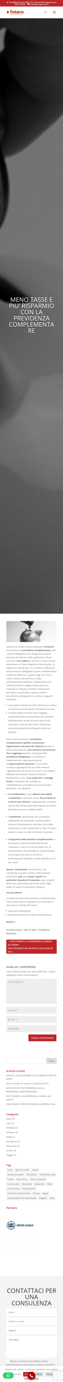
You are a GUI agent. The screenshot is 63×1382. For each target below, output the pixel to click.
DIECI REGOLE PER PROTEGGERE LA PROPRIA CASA (30, 1104)
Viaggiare (43, 1198)
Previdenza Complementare (18, 1193)
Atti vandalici (31, 1174)
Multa (49, 1184)
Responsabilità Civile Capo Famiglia (21, 1198)
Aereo (9, 1170)
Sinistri (9, 1150)
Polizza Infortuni (28, 1188)
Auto (8, 1118)
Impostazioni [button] (52, 1374)
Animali (35, 1170)
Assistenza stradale (15, 1174)
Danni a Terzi (22, 1179)
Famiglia (10, 1127)
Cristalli (10, 1179)
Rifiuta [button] (39, 1374)
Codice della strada (47, 1174)
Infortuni (10, 1132)
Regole (45, 1193)
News (9, 1136)
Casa (8, 1123)
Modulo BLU (27, 1184)
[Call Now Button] (31, 1376)
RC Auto (36, 1193)
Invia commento (42, 1038)
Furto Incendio (13, 1184)
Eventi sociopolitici (37, 1179)
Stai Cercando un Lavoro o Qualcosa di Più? (27, 1083)
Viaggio (9, 1155)
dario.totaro (15, 929)
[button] (8, 1375)
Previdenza (44, 929)
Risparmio (11, 933)
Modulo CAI (39, 1184)
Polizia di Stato (13, 1188)
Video (52, 1198)
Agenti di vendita (22, 1170)
